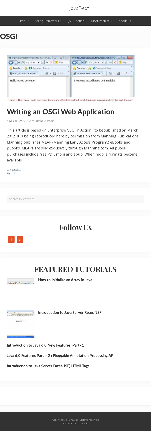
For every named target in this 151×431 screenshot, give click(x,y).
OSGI (14, 173)
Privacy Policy (70, 423)
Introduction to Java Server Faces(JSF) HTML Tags (48, 366)
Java (19, 169)
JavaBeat (79, 8)
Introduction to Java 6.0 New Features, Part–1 (45, 345)
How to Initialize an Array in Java (65, 280)
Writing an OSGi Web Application (60, 112)
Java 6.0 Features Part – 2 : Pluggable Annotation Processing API (61, 356)
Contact (84, 423)
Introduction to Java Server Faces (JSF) (70, 313)
